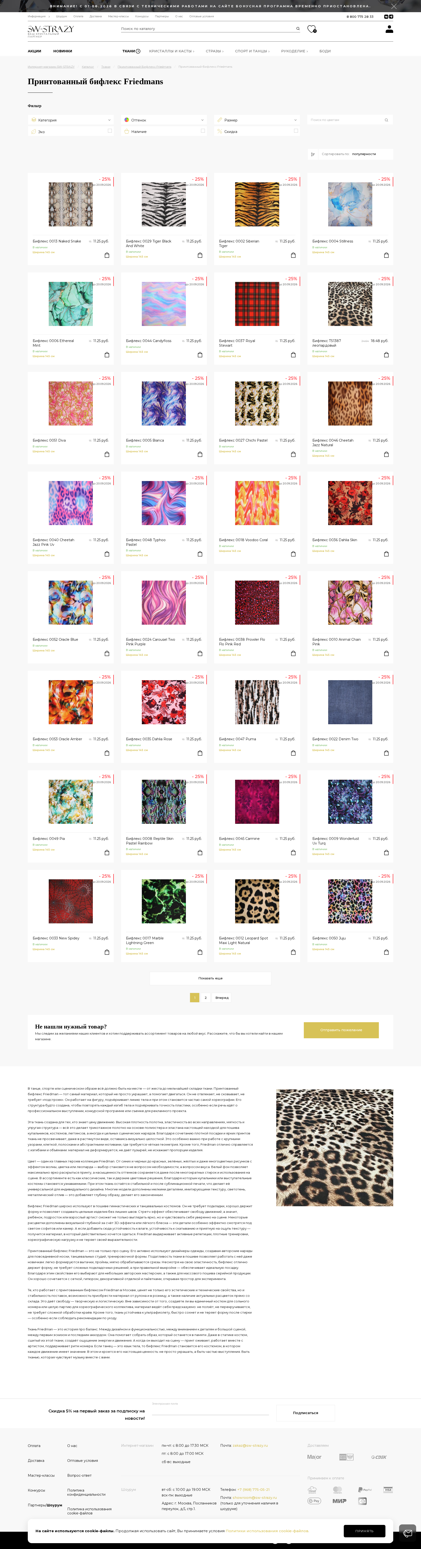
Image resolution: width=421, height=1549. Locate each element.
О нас (179, 16)
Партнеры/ (45, 1505)
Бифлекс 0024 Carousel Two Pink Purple (150, 641)
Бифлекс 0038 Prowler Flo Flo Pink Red (242, 641)
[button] (350, 120)
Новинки (62, 51)
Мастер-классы (118, 16)
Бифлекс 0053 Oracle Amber (57, 739)
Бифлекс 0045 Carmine (239, 838)
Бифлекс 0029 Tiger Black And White (148, 243)
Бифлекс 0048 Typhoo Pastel (146, 542)
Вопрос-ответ (79, 1475)
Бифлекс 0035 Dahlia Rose (149, 739)
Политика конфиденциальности (85, 1492)
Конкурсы (142, 16)
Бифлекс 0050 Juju (329, 938)
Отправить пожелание (341, 1030)
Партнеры (162, 16)
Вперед (222, 998)
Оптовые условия (201, 16)
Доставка (96, 16)
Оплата (78, 16)
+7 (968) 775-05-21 (253, 1489)
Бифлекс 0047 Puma (237, 739)
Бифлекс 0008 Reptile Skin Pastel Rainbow (149, 840)
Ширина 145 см (44, 252)
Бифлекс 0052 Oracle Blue (55, 639)
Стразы (213, 51)
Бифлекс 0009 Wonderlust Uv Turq (335, 840)
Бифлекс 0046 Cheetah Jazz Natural (333, 442)
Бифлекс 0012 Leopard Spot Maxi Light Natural (243, 940)
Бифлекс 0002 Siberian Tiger (239, 243)
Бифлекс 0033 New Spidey (56, 938)
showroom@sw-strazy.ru (255, 1497)
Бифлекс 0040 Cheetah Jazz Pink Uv (53, 542)
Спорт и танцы (251, 51)
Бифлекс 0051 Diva (49, 440)
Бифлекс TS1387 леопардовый (326, 343)
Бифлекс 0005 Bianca (145, 440)
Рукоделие (293, 51)
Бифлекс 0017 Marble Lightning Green (145, 940)
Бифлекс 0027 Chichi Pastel (243, 440)
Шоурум (61, 16)
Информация (37, 16)
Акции (34, 51)
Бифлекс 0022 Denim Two (335, 739)
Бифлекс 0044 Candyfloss (148, 341)
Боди (325, 51)
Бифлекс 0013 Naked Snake (57, 241)
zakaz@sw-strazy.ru (250, 1445)
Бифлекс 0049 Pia (49, 838)
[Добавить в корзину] (107, 255)
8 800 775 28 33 (360, 17)
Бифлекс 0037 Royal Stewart (237, 343)
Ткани (128, 51)
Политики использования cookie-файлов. (267, 1531)
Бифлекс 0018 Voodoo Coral (243, 540)
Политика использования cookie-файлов (85, 1511)
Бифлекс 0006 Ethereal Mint (53, 343)
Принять (364, 1531)
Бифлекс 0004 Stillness (332, 241)
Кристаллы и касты (170, 51)
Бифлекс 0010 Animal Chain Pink (336, 641)
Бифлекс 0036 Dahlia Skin (334, 540)
